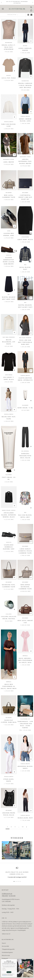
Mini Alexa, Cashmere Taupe (8, 196)
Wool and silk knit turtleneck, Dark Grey (25, 342)
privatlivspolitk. (4, 975)
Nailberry (25, 405)
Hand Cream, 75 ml (25, 408)
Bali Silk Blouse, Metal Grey (25, 516)
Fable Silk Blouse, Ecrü (8, 125)
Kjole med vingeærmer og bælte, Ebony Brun (9, 686)
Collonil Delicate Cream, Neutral (8, 618)
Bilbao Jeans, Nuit (25, 818)
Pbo (25, 265)
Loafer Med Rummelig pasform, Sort (9, 547)
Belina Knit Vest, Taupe (9, 418)
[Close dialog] (32, 959)
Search (4, 943)
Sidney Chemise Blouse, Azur (25, 120)
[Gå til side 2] (26, 827)
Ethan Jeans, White (9, 780)
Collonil (9, 614)
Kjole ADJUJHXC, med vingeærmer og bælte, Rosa (25, 660)
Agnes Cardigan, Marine (25, 49)
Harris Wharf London (9, 510)
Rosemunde (8, 42)
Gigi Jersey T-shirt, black (8, 378)
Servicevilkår (5, 946)
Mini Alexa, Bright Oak (25, 622)
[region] (17, 872)
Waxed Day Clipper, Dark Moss (9, 721)
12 (23, 827)
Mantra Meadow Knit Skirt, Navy (8, 298)
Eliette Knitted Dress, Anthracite (25, 379)
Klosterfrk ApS (25, 719)
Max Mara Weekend (9, 337)
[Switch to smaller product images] (31, 15)
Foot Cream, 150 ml (8, 478)
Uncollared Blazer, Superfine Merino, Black (8, 515)
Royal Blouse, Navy (25, 268)
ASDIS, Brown (8, 162)
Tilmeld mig (9, 972)
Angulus (8, 255)
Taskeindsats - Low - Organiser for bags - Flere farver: (25, 725)
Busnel (25, 46)
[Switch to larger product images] (28, 15)
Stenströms (25, 237)
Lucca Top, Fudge (9, 78)
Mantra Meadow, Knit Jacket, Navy (25, 306)
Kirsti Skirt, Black (25, 240)
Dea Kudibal (25, 451)
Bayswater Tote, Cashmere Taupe (8, 586)
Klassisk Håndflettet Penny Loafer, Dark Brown (9, 261)
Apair (8, 231)
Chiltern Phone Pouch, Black (8, 814)
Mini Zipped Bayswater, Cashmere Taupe (25, 587)
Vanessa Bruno (8, 122)
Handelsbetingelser (7, 952)
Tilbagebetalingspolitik (8, 949)
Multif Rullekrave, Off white (8, 342)
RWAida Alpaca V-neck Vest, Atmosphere (9, 47)
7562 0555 (5, 896)
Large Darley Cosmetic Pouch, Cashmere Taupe (25, 551)
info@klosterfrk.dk (7, 893)
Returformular (6, 955)
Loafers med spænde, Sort (8, 234)
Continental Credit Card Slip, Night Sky (25, 197)
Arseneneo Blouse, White (25, 767)
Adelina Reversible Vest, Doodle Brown (25, 161)
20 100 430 (12, 896)
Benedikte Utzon (8, 159)
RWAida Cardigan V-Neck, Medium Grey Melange (25, 85)
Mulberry (9, 192)
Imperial (8, 682)
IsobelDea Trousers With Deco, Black (25, 456)
